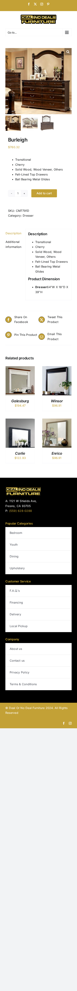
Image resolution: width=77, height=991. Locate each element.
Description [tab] (13, 233)
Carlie (20, 453)
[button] (68, 51)
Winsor (57, 401)
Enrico (57, 453)
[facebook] (63, 723)
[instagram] (70, 723)
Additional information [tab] (13, 244)
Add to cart (44, 193)
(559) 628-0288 (20, 511)
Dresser (28, 215)
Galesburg (20, 401)
